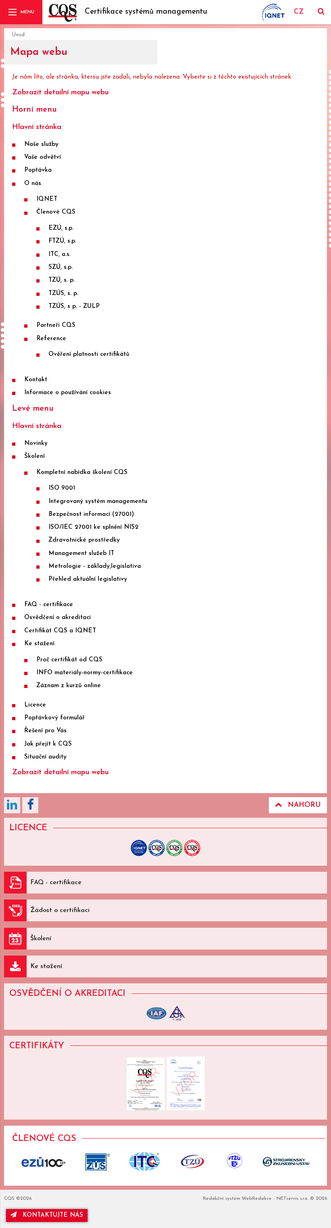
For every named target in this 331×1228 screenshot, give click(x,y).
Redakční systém (221, 1198)
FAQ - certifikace (48, 605)
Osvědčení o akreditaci (57, 618)
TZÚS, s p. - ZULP (74, 306)
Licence (35, 705)
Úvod (18, 34)
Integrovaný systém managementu (97, 502)
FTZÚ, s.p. (62, 241)
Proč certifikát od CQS (69, 660)
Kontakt (35, 380)
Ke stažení (39, 644)
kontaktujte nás (53, 1215)
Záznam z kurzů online (68, 686)
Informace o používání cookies (67, 393)
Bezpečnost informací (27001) (91, 514)
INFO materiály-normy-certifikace (84, 673)
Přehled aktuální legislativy (87, 579)
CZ (299, 11)
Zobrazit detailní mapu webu (60, 92)
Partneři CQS (55, 325)
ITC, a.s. (59, 254)
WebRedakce (257, 1198)
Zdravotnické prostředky (84, 540)
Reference (51, 339)
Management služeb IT (81, 554)
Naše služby (41, 144)
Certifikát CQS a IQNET (60, 631)
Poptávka (38, 170)
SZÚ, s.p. (60, 267)
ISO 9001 (61, 488)
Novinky (36, 444)
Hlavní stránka (36, 127)
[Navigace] (21, 12)
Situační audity (45, 757)
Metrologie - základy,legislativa (94, 566)
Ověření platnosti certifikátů (89, 354)
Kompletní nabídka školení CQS (82, 473)
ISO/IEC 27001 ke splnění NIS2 (93, 527)
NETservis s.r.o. (292, 1198)
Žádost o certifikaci (60, 910)
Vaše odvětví (42, 157)
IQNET (46, 199)
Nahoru (304, 805)
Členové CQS (55, 212)
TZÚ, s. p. (61, 280)
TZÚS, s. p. (63, 294)
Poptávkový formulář (54, 718)
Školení (34, 456)
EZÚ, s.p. (60, 228)
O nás (32, 184)
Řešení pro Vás (45, 731)
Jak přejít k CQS (48, 744)
